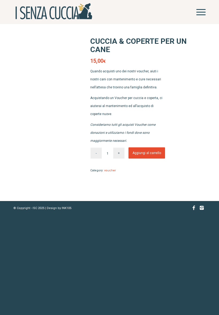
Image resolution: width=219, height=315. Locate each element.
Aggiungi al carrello (146, 153)
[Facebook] (194, 210)
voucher (110, 170)
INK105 (66, 208)
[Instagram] (202, 210)
